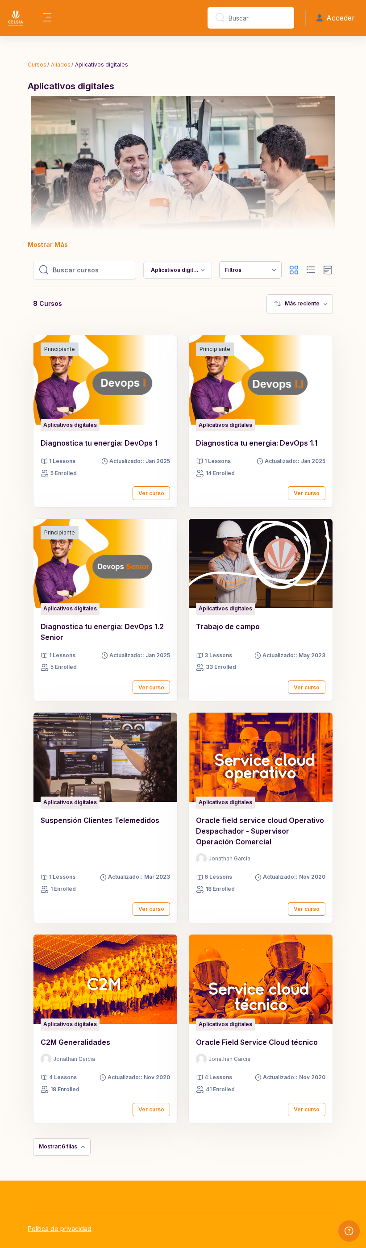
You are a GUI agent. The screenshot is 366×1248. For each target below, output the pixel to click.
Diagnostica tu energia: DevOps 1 (99, 442)
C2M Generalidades (75, 1042)
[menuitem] (250, 270)
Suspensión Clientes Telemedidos (100, 820)
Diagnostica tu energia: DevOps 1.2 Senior (102, 632)
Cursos (37, 64)
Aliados (61, 64)
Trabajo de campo (228, 626)
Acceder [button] (340, 17)
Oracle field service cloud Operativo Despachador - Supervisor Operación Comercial (260, 831)
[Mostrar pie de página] (349, 1231)
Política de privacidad (60, 1228)
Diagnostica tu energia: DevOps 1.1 (256, 442)
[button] (294, 270)
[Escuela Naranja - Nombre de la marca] (15, 18)
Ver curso (151, 493)
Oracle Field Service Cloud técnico (257, 1042)
